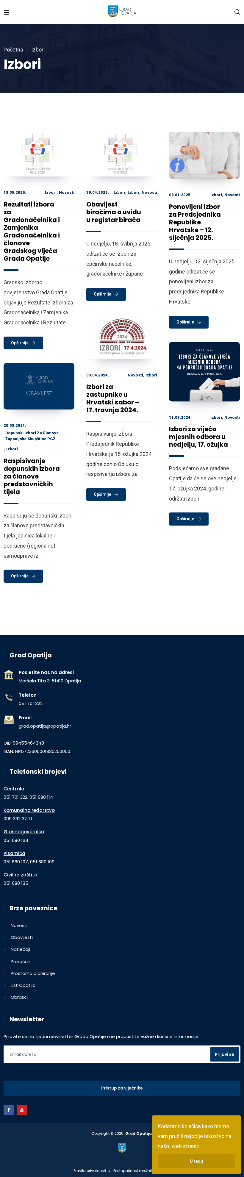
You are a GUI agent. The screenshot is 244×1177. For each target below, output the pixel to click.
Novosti (66, 192)
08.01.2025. (180, 195)
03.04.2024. (97, 375)
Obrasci (19, 997)
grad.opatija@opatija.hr (45, 726)
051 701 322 (31, 703)
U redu (196, 1161)
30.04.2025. (97, 192)
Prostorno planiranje (33, 973)
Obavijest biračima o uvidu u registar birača (113, 212)
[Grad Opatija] (122, 12)
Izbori (51, 192)
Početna (13, 49)
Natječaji (20, 949)
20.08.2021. (15, 425)
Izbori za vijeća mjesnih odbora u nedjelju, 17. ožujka (198, 437)
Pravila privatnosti (89, 1170)
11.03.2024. (180, 417)
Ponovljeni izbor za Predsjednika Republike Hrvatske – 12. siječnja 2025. (195, 222)
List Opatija (23, 985)
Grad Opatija (138, 1133)
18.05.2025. (15, 192)
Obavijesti (22, 937)
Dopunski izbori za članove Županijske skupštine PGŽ (32, 436)
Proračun (20, 961)
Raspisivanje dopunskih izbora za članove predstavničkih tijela (32, 476)
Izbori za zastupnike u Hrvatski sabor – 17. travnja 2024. (112, 398)
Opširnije (20, 342)
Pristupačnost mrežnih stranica (141, 1170)
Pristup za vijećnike (122, 1088)
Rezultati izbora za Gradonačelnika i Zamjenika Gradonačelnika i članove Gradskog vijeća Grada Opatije (32, 231)
